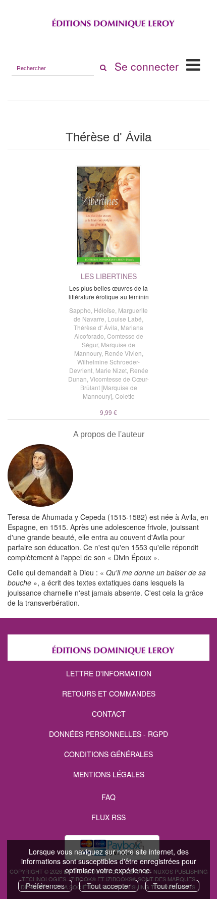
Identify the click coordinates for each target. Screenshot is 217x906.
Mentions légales (108, 774)
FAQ (108, 797)
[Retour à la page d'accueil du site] (108, 21)
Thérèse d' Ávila (96, 327)
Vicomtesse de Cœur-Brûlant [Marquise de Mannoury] (114, 387)
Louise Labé (124, 318)
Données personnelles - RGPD (108, 734)
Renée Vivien (123, 353)
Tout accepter (109, 886)
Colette (125, 396)
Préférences (45, 886)
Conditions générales (108, 754)
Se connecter (147, 66)
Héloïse (104, 310)
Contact (109, 714)
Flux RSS (108, 817)
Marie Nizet (111, 370)
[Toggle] (193, 64)
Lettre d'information (108, 673)
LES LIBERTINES (109, 276)
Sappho (80, 310)
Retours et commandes (108, 693)
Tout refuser (172, 886)
